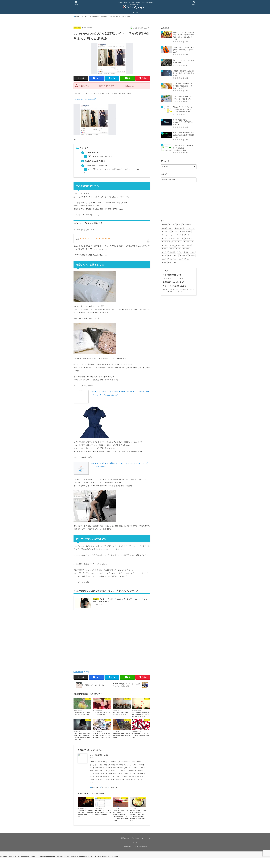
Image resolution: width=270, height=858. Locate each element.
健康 (189, 245)
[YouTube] (137, 13)
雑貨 (164, 262)
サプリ (165, 235)
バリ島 (181, 235)
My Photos (135, 838)
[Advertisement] (112, 638)
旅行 (193, 252)
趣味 (188, 259)
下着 (172, 245)
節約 (164, 259)
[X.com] (133, 13)
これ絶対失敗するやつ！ (93, 152)
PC (87, 672)
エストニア (166, 231)
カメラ (176, 231)
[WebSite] (94, 788)
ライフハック (189, 242)
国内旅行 (186, 249)
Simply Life (130, 846)
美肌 (181, 259)
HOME (77, 16)
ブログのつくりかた (169, 238)
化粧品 (165, 249)
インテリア (191, 228)
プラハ (181, 238)
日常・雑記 (84, 16)
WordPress (188, 224)
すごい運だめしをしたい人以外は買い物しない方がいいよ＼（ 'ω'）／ (178, 290)
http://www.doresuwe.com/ (84, 99)
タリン (173, 235)
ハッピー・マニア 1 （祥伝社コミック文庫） (95, 238)
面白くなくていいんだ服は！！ (98, 156)
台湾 (179, 249)
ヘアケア (189, 238)
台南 (172, 249)
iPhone (173, 224)
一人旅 (165, 245)
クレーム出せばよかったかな (94, 165)
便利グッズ (181, 245)
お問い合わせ (125, 838)
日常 (164, 255)
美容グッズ (173, 259)
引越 (187, 252)
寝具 (180, 252)
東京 (176, 255)
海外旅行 (184, 255)
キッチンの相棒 (186, 231)
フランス (189, 235)
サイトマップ (146, 838)
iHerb (165, 224)
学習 (164, 252)
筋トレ (193, 255)
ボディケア (166, 242)
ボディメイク (178, 242)
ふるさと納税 (180, 228)
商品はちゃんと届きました (93, 161)
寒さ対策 (172, 252)
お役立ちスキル (167, 228)
